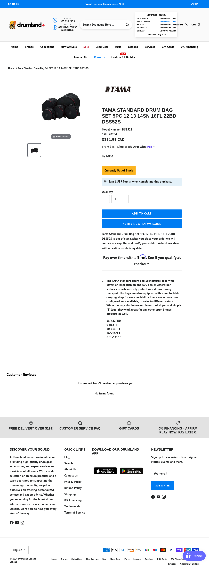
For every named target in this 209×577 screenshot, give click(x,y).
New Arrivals (69, 47)
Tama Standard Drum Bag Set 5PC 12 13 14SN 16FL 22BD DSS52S (53, 68)
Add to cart (142, 213)
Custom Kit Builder (123, 56)
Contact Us (80, 57)
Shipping (70, 494)
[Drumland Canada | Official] (27, 24)
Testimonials (72, 506)
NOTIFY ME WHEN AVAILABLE (142, 223)
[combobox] (101, 24)
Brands (29, 47)
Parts (118, 47)
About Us (70, 469)
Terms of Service (74, 512)
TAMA (109, 156)
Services (150, 47)
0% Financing (189, 47)
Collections (47, 47)
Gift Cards (168, 47)
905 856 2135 (67, 21)
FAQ (66, 457)
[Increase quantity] (125, 199)
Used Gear (102, 47)
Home (14, 47)
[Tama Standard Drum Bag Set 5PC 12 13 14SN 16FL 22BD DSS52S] (34, 150)
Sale (86, 47)
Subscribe (162, 485)
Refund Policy (73, 488)
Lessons (133, 47)
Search (68, 463)
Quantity (107, 192)
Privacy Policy (72, 482)
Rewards (99, 57)
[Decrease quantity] (106, 199)
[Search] (127, 24)
